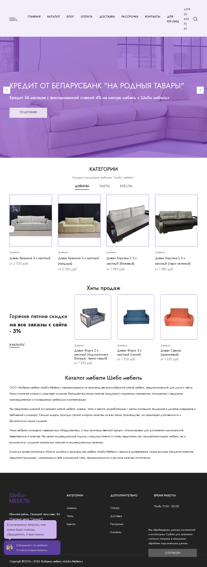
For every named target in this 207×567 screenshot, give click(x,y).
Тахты (70, 516)
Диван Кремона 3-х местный (30, 258)
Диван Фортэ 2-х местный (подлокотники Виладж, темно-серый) (91, 354)
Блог (70, 17)
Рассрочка (129, 17)
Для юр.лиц (173, 19)
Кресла (71, 524)
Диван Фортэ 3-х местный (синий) (129, 352)
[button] (6, 90)
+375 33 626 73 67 (187, 19)
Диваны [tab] (82, 186)
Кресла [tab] (126, 186)
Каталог (53, 17)
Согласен (172, 553)
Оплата (87, 17)
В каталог (17, 345)
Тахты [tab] (104, 186)
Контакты (152, 17)
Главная (34, 17)
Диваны (72, 508)
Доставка (107, 17)
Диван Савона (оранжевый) (171, 352)
